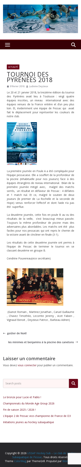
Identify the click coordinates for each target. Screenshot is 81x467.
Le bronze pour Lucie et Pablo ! (22, 397)
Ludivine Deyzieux (38, 86)
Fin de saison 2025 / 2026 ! (19, 409)
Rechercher (73, 383)
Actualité (13, 67)
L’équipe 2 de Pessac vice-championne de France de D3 (37, 416)
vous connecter (27, 365)
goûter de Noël (17, 333)
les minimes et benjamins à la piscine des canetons (41, 342)
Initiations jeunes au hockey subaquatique (28, 422)
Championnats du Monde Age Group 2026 (28, 403)
